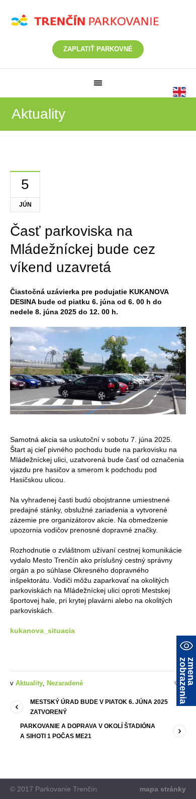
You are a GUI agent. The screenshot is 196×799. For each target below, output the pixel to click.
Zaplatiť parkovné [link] (98, 49)
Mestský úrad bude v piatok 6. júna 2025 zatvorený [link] (99, 707)
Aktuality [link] (29, 683)
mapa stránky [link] (163, 789)
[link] (98, 82)
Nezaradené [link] (65, 683)
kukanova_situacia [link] (42, 631)
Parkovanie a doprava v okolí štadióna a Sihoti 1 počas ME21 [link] (87, 731)
